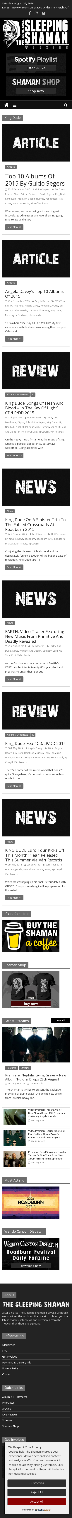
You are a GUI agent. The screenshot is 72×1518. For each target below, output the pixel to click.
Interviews (8, 1402)
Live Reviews (10, 1414)
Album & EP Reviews (17, 394)
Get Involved (9, 1356)
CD (55, 417)
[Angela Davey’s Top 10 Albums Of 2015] (36, 243)
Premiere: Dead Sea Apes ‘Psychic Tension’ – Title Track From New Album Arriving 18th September (47, 1155)
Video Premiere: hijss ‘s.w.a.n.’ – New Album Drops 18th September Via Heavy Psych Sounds (47, 1113)
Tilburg (24, 543)
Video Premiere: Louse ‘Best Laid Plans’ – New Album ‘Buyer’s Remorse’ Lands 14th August (46, 1134)
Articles (11, 166)
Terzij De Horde (21, 203)
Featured (11, 1067)
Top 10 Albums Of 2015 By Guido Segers (35, 179)
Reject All (37, 1492)
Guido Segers (42, 189)
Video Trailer (24, 655)
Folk (28, 422)
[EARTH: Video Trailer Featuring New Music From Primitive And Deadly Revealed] (36, 583)
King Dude (60, 194)
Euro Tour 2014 (54, 864)
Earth (52, 646)
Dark (20, 752)
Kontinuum (10, 198)
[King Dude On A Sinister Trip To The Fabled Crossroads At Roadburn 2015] (36, 471)
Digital (21, 422)
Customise (37, 1483)
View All (60, 1020)
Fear (47, 752)
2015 (49, 417)
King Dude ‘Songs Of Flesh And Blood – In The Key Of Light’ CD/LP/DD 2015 (34, 407)
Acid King (18, 305)
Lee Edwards (38, 534)
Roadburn (30, 538)
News (10, 511)
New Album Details (33, 869)
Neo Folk (9, 427)
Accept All (36, 1501)
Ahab (16, 194)
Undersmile (35, 315)
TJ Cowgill (44, 431)
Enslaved (33, 194)
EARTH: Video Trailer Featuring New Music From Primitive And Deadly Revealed (34, 636)
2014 (50, 748)
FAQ (4, 1350)
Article (24, 194)
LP (60, 422)
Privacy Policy (10, 1368)
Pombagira (11, 315)
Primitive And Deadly (30, 650)
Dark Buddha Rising (39, 310)
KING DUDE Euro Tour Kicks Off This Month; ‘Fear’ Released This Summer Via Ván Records (34, 855)
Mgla (20, 198)
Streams (25, 1067)
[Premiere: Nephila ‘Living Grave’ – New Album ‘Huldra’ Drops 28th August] (36, 1029)
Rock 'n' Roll (57, 757)
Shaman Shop (10, 1426)
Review (45, 427)
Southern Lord (50, 650)
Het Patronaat (58, 534)
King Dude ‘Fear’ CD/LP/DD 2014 (35, 743)
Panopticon (52, 198)
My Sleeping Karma (34, 198)
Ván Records (57, 431)
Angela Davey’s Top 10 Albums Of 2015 (34, 293)
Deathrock (10, 422)
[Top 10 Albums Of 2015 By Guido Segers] (36, 126)
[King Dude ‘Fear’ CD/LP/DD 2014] (36, 694)
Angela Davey (42, 301)
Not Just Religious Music (28, 427)
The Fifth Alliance (39, 203)
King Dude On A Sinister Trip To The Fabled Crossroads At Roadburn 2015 (35, 524)
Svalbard (23, 315)
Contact (7, 1374)
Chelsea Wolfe (19, 310)
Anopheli (45, 305)
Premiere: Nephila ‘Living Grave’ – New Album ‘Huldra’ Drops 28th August (35, 1077)
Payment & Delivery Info (17, 1362)
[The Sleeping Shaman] (6, 105)
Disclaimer (8, 1345)
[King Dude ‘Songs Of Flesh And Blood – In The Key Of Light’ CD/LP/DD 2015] (36, 354)
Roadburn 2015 (45, 538)
